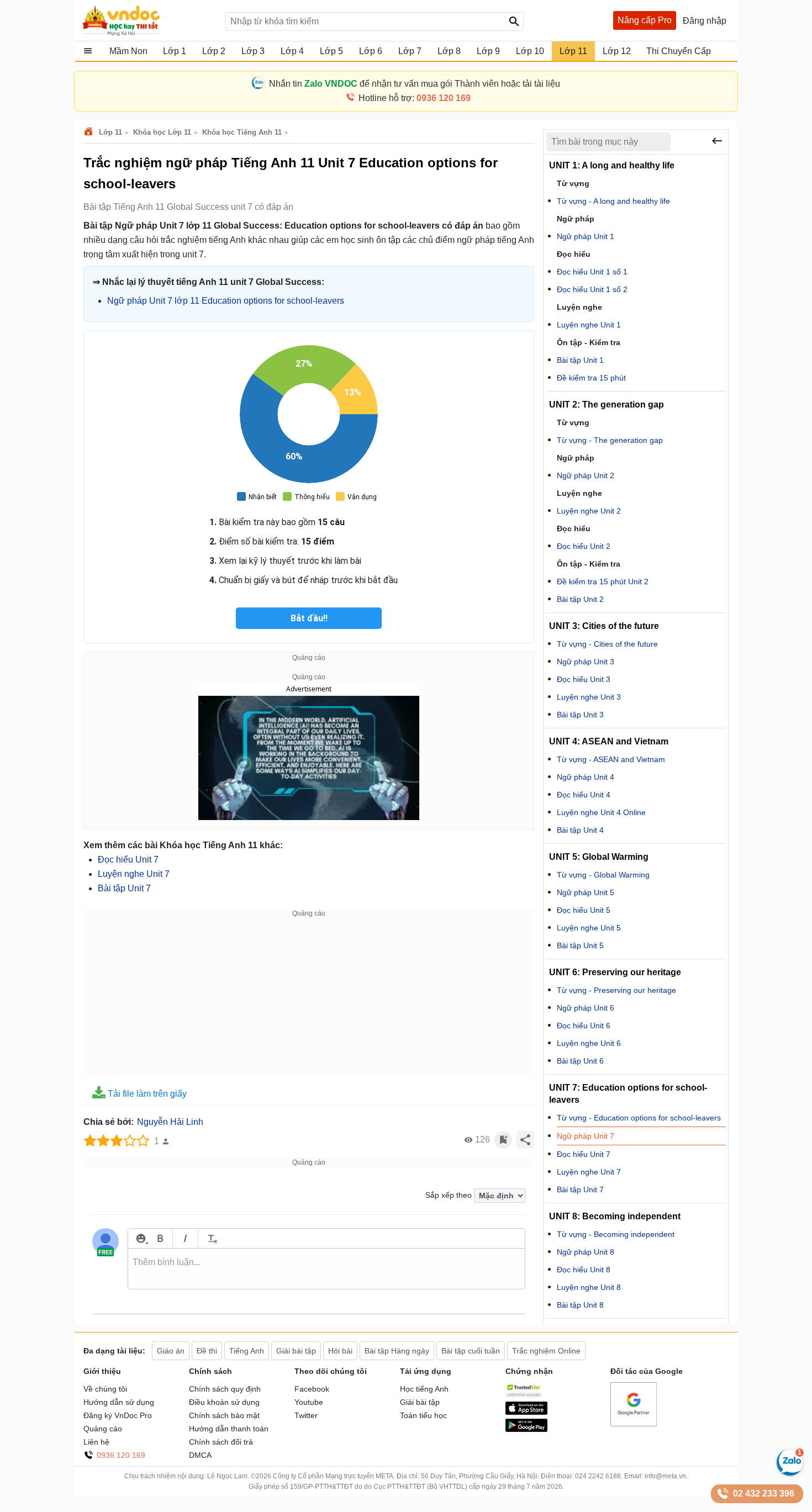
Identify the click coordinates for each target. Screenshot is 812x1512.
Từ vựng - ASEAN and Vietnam (611, 759)
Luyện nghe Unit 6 (589, 1043)
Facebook (311, 1388)
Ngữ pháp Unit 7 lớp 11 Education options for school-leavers (225, 300)
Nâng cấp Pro (645, 20)
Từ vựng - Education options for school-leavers (639, 1117)
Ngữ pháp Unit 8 (585, 1251)
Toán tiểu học (423, 1415)
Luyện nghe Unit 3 (589, 696)
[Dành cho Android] (526, 1429)
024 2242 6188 (598, 1476)
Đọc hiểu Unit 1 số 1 (592, 271)
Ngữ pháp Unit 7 (585, 1136)
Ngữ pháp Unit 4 (585, 777)
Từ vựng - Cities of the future (607, 643)
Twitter (306, 1415)
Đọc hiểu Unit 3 (583, 679)
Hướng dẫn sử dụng (118, 1402)
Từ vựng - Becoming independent (615, 1234)
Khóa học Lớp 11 (162, 132)
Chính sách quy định (225, 1388)
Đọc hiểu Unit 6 (583, 1025)
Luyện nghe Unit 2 (589, 510)
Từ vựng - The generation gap (610, 440)
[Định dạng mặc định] (210, 1238)
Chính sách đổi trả (221, 1441)
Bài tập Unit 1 (580, 360)
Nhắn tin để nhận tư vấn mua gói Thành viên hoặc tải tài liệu (414, 83)
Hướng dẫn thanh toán (228, 1428)
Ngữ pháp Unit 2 (585, 475)
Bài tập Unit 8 (580, 1304)
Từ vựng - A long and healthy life (613, 201)
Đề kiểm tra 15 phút (591, 377)
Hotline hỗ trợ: (414, 98)
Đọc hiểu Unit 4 (583, 794)
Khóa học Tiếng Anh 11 (242, 132)
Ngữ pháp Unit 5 (585, 892)
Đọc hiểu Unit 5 (583, 910)
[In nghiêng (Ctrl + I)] (185, 1238)
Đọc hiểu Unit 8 (583, 1269)
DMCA (200, 1455)
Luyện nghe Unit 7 (134, 874)
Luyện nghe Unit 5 (589, 927)
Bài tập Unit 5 (580, 945)
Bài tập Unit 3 (580, 714)
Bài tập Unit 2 (580, 599)
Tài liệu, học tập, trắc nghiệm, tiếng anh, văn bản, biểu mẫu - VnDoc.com (148, 20)
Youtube (308, 1402)
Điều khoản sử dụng (224, 1402)
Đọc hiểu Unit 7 (128, 859)
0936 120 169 (121, 1455)
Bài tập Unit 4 (580, 830)
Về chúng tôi (105, 1388)
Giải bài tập (420, 1402)
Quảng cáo (102, 1428)
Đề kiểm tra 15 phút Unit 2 (602, 581)
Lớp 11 (110, 132)
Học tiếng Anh (424, 1388)
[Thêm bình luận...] (326, 1269)
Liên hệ (96, 1441)
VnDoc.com (90, 132)
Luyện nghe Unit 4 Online (601, 812)
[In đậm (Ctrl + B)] (160, 1238)
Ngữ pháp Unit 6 (585, 1007)
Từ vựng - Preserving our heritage (616, 990)
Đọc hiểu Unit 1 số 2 (592, 289)
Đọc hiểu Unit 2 (583, 546)
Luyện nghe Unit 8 (589, 1287)
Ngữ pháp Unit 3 (585, 661)
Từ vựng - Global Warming (603, 874)
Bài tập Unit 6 (580, 1060)
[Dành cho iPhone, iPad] (526, 1412)
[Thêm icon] (140, 1238)
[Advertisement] (308, 996)
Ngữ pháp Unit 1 (585, 236)
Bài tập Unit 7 (124, 888)
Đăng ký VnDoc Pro (117, 1415)
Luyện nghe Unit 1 (589, 324)
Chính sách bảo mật (224, 1415)
